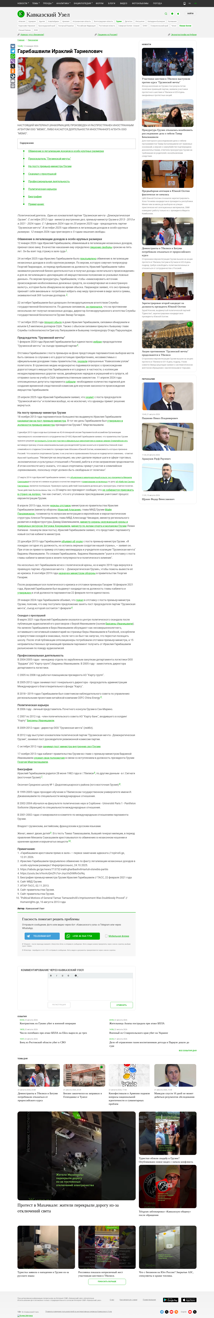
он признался (94, 306)
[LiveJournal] (12, 76)
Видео (123, 3)
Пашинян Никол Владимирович (160, 418)
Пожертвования (149, 1300)
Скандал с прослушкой (42, 173)
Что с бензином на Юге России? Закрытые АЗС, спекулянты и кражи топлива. (166, 1273)
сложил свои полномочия (49, 757)
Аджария (32, 21)
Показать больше (107, 1281)
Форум (99, 3)
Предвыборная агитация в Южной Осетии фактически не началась (166, 192)
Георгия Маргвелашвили (32, 761)
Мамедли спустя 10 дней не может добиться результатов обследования (174, 1094)
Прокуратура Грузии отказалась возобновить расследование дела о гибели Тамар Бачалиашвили (167, 133)
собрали (71, 381)
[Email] (12, 81)
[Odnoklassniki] (12, 71)
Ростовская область (107, 26)
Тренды (47, 3)
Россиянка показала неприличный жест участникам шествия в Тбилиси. (100, 1273)
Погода (157, 3)
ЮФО (36, 30)
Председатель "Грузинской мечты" (49, 158)
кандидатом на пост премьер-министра (41, 420)
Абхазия (21, 21)
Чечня (173, 26)
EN (195, 3)
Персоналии (33, 40)
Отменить (121, 1005)
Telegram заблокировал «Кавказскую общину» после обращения (165, 1213)
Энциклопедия (82, 3)
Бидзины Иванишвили (119, 623)
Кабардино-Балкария (156, 21)
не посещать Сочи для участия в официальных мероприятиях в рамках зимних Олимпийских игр (81, 441)
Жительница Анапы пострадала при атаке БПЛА (137, 1023)
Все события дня (188, 1050)
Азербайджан (53, 21)
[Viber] (12, 61)
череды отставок (60, 505)
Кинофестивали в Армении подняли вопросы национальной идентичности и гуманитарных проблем (129, 1098)
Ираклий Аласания (69, 509)
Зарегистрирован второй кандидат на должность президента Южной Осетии (164, 304)
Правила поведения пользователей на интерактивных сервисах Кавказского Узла (78, 1312)
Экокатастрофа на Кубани (184, 34)
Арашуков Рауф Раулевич (156, 458)
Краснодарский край (46, 26)
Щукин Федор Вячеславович (158, 499)
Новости (22, 3)
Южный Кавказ (24, 30)
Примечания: (36, 204)
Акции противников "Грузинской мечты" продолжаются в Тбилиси (165, 352)
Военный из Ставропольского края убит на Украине (138, 1032)
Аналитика (62, 3)
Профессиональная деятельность (49, 181)
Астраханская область (82, 21)
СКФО (145, 26)
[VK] (12, 46)
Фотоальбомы (140, 3)
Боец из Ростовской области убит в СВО (43, 1042)
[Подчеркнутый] (62, 975)
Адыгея (42, 21)
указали (82, 361)
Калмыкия (172, 21)
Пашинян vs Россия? (107, 34)
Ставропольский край (159, 26)
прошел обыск (53, 322)
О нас (112, 1300)
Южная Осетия (185, 26)
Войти (190, 14)
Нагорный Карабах (66, 26)
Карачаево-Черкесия (26, 26)
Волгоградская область (103, 21)
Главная (20, 40)
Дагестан (128, 21)
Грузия (119, 21)
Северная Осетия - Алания (128, 26)
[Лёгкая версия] (184, 3)
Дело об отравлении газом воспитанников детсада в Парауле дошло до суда (149, 1043)
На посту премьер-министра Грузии (49, 166)
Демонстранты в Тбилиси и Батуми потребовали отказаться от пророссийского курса (166, 251)
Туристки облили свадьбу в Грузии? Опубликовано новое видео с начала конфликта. (166, 1159)
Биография (35, 196)
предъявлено (88, 258)
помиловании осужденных (95, 481)
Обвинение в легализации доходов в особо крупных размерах (66, 151)
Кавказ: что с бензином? (32, 34)
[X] (12, 66)
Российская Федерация (86, 26)
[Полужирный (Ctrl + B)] (51, 975)
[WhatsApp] (12, 56)
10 (69, 841)
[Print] (12, 86)
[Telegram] (12, 51)
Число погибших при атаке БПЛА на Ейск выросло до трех (53, 1032)
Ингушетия (140, 21)
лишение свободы (101, 247)
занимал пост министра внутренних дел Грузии (71, 746)
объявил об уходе (72, 541)
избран (97, 341)
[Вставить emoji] (76, 975)
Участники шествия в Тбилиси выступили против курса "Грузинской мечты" (166, 80)
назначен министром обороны (77, 573)
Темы (35, 3)
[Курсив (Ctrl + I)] (57, 975)
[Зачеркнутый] (68, 975)
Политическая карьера (42, 188)
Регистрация (59, 1005)
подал (79, 600)
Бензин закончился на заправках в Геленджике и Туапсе (82, 1094)
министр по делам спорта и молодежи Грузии (99, 525)
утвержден (24, 592)
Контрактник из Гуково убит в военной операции (48, 1023)
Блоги (111, 3)
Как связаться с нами (128, 1300)
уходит (90, 397)
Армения (65, 21)
